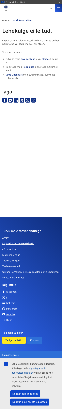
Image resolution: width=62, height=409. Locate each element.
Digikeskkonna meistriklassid (18, 243)
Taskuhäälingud (11, 260)
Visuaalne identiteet (13, 277)
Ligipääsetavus (10, 355)
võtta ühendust (14, 74)
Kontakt (34, 340)
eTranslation (9, 249)
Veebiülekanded (11, 266)
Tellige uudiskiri (13, 340)
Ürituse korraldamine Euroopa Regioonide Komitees (31, 271)
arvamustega (28, 59)
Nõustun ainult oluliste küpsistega (29, 402)
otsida (45, 59)
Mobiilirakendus (11, 254)
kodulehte (28, 66)
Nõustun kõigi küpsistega (25, 394)
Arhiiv (5, 237)
